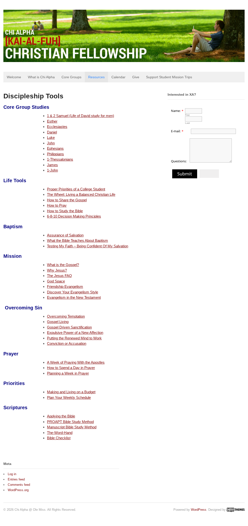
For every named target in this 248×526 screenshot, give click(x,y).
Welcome (14, 77)
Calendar (118, 77)
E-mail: (175, 131)
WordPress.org (18, 490)
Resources (96, 77)
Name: (175, 111)
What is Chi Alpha (41, 77)
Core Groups (71, 77)
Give (135, 77)
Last (187, 123)
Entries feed (16, 479)
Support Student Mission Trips (169, 77)
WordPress (198, 509)
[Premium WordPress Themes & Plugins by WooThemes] (236, 509)
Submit (184, 174)
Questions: (178, 161)
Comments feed (19, 485)
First (187, 115)
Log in (12, 474)
